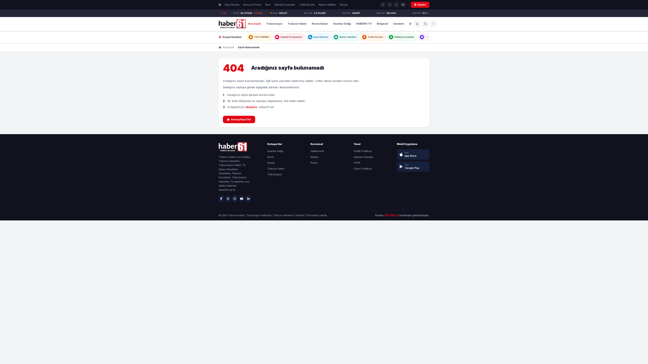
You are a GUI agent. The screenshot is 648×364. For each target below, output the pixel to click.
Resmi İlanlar (320, 23)
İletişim (314, 157)
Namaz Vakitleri (327, 4)
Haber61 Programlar (291, 37)
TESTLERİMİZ (261, 37)
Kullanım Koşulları (363, 157)
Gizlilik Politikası (363, 151)
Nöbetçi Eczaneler (285, 4)
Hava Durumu (232, 4)
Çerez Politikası (363, 168)
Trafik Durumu (307, 4)
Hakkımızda (317, 151)
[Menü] (433, 24)
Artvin (270, 157)
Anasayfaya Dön (241, 119)
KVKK (357, 162)
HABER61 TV (364, 23)
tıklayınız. (252, 107)
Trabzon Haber (297, 23)
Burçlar (344, 4)
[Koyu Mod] (417, 24)
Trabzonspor (274, 23)
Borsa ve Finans (252, 4)
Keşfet (422, 4)
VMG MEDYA (391, 215)
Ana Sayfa (254, 23)
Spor (268, 4)
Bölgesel (382, 23)
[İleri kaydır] (427, 37)
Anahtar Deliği (342, 23)
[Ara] (425, 24)
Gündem (398, 23)
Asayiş (271, 162)
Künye (314, 162)
